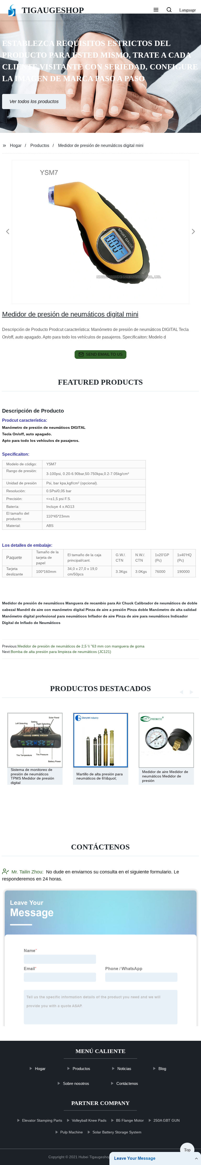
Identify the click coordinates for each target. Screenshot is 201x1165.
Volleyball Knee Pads (89, 1120)
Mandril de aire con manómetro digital (51, 610)
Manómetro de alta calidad (173, 610)
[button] (156, 10)
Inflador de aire (101, 616)
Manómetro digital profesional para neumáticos (44, 616)
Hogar (15, 145)
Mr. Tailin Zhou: (27, 872)
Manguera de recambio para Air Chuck (99, 603)
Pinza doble (137, 610)
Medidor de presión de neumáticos (33, 603)
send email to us (104, 354)
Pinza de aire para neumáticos (143, 616)
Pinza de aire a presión (106, 610)
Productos (39, 145)
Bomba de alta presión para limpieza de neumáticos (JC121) (61, 652)
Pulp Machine (71, 1132)
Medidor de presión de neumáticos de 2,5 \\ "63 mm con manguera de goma (81, 646)
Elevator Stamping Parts (42, 1120)
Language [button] (187, 10)
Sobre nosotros (76, 1083)
